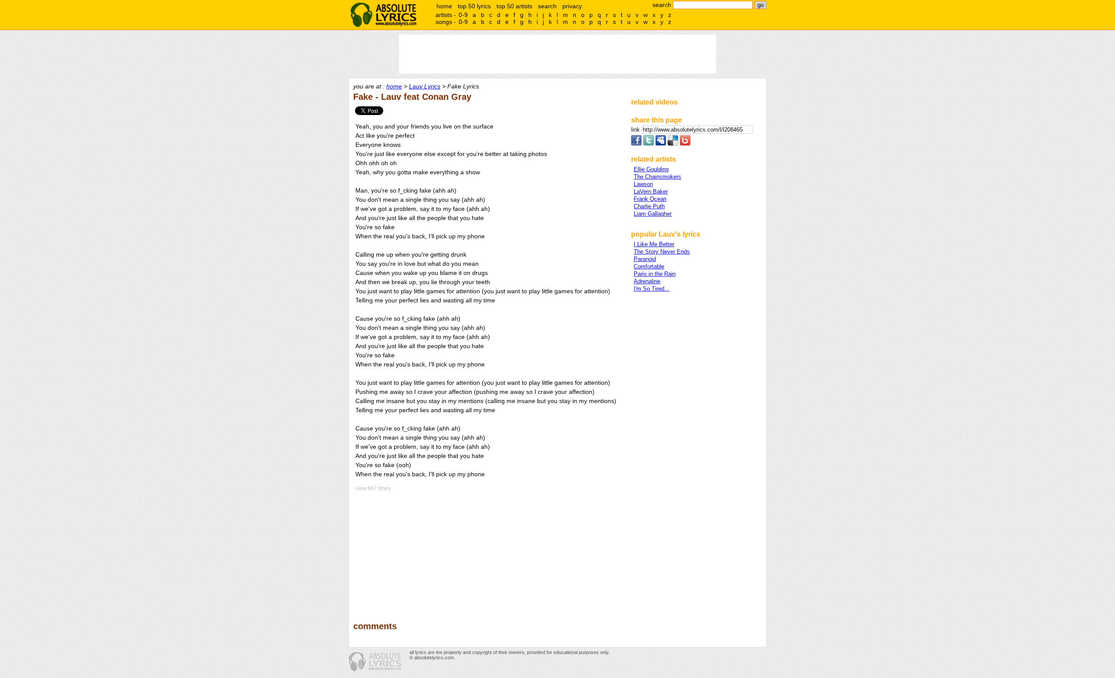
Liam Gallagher (653, 213)
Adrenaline (647, 281)
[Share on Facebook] (636, 143)
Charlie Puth (649, 206)
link (636, 129)
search (547, 6)
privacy (572, 6)
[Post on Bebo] (685, 143)
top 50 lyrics (474, 6)
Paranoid (645, 259)
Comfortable (649, 266)
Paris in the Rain (655, 274)
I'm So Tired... (651, 288)
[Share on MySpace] (660, 143)
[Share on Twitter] (648, 143)
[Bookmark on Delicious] (673, 143)
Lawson (643, 184)
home (444, 6)
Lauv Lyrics (424, 86)
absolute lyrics (383, 15)
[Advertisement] (488, 550)
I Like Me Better (654, 244)
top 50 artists (514, 6)
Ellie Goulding (651, 169)
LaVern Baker (651, 191)
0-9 (463, 14)
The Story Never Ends (662, 251)
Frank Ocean (650, 199)
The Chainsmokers (657, 176)
